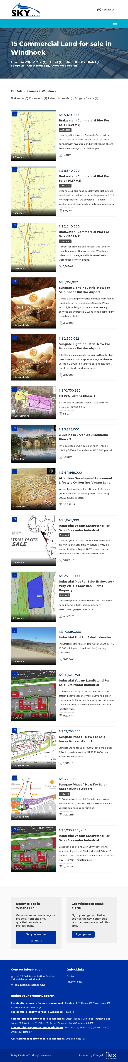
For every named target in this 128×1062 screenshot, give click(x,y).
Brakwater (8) (19, 98)
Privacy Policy (74, 981)
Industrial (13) (102, 1018)
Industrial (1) (86, 1027)
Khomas (32, 91)
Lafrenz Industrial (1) (60, 98)
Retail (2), (56, 62)
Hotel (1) (89, 1018)
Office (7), (40, 62)
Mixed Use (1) (101, 1027)
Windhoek (49, 91)
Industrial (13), (21, 62)
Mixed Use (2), (76, 62)
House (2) (69, 1011)
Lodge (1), (18, 65)
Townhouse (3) (101, 1003)
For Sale (17, 91)
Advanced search (64, 65)
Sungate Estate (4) (86, 98)
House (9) (86, 1003)
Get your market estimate (36, 937)
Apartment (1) (72, 1003)
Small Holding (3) (75, 1038)
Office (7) (43, 1023)
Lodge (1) (16, 1023)
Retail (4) (28, 1031)
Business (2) (71, 1027)
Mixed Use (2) (29, 1023)
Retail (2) (55, 1023)
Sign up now (83, 934)
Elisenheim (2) (38, 98)
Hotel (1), (94, 62)
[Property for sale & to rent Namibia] (26, 9)
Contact (70, 976)
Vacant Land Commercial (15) (77, 1023)
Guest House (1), (38, 65)
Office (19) (16, 1031)
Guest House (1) (74, 1018)
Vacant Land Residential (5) (26, 1007)
